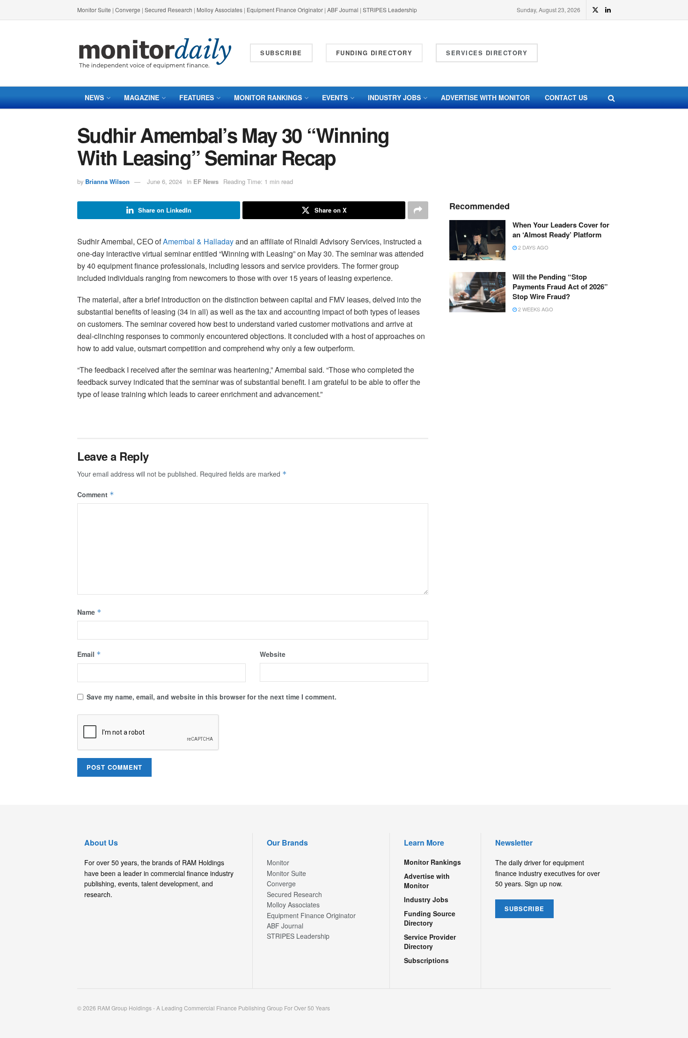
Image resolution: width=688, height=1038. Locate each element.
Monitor (278, 862)
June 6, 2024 (164, 181)
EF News (206, 181)
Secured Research (168, 10)
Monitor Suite (94, 10)
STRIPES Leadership (390, 10)
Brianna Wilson (107, 181)
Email (89, 654)
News (94, 97)
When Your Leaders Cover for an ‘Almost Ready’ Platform (560, 230)
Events (335, 97)
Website (272, 654)
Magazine (141, 97)
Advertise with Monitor (485, 97)
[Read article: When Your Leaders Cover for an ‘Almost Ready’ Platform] (477, 240)
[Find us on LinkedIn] (608, 10)
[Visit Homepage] (155, 53)
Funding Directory (374, 52)
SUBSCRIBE (524, 908)
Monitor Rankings (268, 97)
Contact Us (566, 97)
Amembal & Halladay (198, 241)
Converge (127, 10)
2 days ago (533, 247)
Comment (95, 494)
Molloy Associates (220, 10)
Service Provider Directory (430, 941)
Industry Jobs (394, 97)
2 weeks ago (535, 309)
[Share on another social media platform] (418, 210)
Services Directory (486, 52)
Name (89, 612)
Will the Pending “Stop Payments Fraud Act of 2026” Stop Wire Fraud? (560, 287)
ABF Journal (343, 10)
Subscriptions (426, 960)
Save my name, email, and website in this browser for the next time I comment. (212, 696)
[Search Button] (611, 98)
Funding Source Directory (429, 918)
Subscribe (281, 52)
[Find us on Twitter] (595, 10)
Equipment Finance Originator (285, 10)
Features (196, 97)
